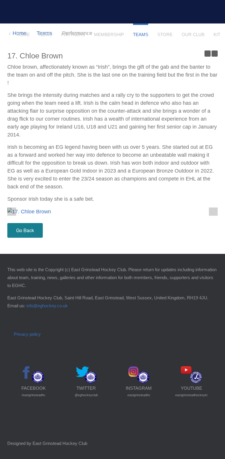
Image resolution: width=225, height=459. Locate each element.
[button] (213, 211)
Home (23, 34)
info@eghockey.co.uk (47, 305)
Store (165, 34)
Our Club (193, 34)
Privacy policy (27, 334)
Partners (73, 34)
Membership (109, 34)
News (45, 34)
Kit (217, 34)
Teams (140, 34)
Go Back (25, 230)
